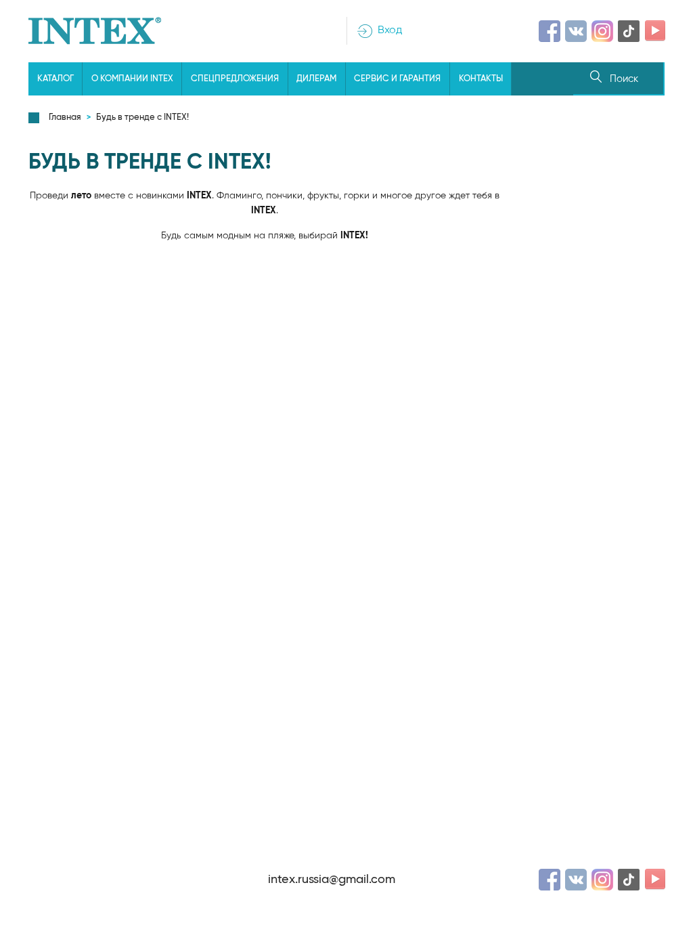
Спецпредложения (235, 78)
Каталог (55, 78)
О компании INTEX (132, 78)
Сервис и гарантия (397, 78)
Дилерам (316, 78)
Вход (390, 30)
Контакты (481, 78)
